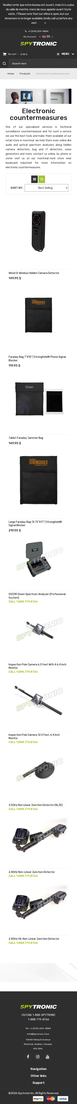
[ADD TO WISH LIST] (12, 211)
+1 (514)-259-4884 (40, 1028)
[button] (48, 36)
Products (25, 73)
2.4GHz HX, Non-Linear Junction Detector (34, 938)
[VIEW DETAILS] (12, 203)
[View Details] (12, 884)
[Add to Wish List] (12, 891)
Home (10, 73)
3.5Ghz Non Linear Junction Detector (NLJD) (36, 805)
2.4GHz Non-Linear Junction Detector (32, 872)
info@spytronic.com (38, 1034)
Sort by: (16, 188)
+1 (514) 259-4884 (38, 31)
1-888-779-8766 (38, 1019)
